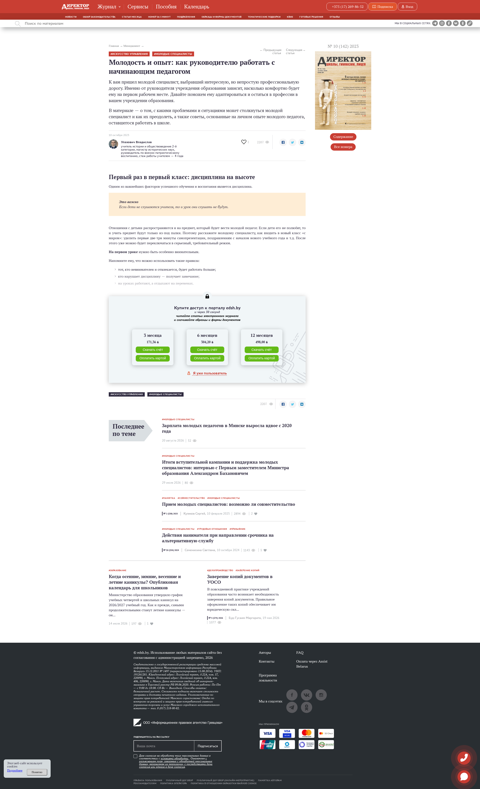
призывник (238, 529)
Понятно (37, 772)
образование (118, 570)
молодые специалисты (173, 54)
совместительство (192, 498)
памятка (169, 498)
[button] (283, 142)
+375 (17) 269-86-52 (348, 6)
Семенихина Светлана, (200, 550)
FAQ (299, 652)
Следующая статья (294, 51)
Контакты (266, 661)
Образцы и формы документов (222, 17)
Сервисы (138, 6)
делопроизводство (220, 570)
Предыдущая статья (272, 51)
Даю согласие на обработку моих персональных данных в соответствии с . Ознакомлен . (175, 761)
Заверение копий (248, 570)
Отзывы (335, 17)
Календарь (196, 6)
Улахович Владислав (136, 142)
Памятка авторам (270, 780)
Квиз (290, 17)
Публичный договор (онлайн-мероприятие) (225, 780)
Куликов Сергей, (195, 513)
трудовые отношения (212, 529)
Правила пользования (148, 780)
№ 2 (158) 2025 (170, 513)
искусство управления (130, 54)
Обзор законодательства (99, 17)
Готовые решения (311, 17)
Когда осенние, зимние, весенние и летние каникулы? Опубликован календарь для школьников (145, 582)
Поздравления (186, 17)
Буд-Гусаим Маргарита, (245, 618)
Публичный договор (179, 780)
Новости (70, 17)
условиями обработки (175, 758)
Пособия (166, 6)
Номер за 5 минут (159, 17)
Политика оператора (173, 783)
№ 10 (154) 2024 (171, 550)
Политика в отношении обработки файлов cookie (224, 783)
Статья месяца (132, 17)
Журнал (107, 6)
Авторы (265, 652)
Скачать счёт (153, 350)
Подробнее (14, 770)
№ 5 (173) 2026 (215, 618)
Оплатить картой (153, 358)
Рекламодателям (145, 783)
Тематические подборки (264, 17)
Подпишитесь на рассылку (152, 737)
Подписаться (208, 746)
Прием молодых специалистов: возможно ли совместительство (228, 504)
